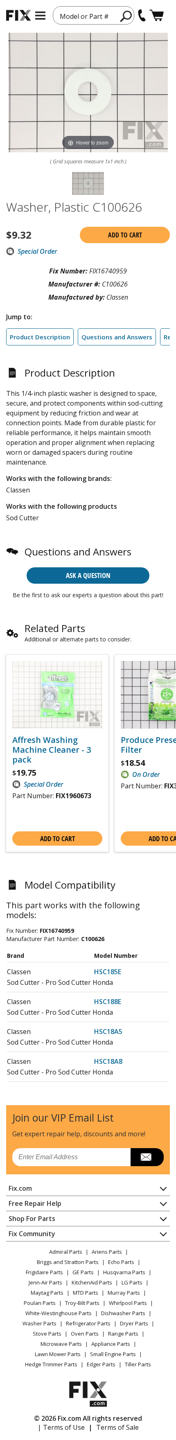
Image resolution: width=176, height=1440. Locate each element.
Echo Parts (121, 1262)
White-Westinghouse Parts (58, 1313)
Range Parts (123, 1333)
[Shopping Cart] (156, 15)
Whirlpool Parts (128, 1303)
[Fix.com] (18, 15)
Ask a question (88, 575)
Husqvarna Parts (124, 1272)
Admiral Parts (65, 1251)
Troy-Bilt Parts (82, 1303)
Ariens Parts (107, 1251)
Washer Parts (39, 1323)
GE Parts (83, 1272)
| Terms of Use (61, 1427)
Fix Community (32, 1233)
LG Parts (132, 1282)
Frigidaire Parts (44, 1272)
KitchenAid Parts (92, 1282)
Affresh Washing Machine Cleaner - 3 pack (51, 750)
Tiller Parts (138, 1364)
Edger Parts (101, 1364)
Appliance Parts (110, 1343)
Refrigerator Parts (88, 1323)
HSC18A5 (108, 1031)
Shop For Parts (32, 1218)
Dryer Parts (134, 1323)
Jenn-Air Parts (45, 1282)
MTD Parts (85, 1292)
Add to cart (125, 234)
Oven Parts (85, 1333)
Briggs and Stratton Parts (68, 1262)
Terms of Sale (117, 1427)
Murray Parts (124, 1292)
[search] (126, 16)
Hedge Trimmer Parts (51, 1364)
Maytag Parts (47, 1292)
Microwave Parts (61, 1343)
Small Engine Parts (113, 1354)
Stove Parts (47, 1333)
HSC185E (107, 971)
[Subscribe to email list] (147, 1157)
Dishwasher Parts (123, 1313)
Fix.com (20, 1188)
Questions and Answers (116, 337)
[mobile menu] (40, 15)
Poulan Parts (40, 1303)
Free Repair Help (35, 1203)
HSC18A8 (108, 1061)
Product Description (40, 337)
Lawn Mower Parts (58, 1354)
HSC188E (107, 1001)
